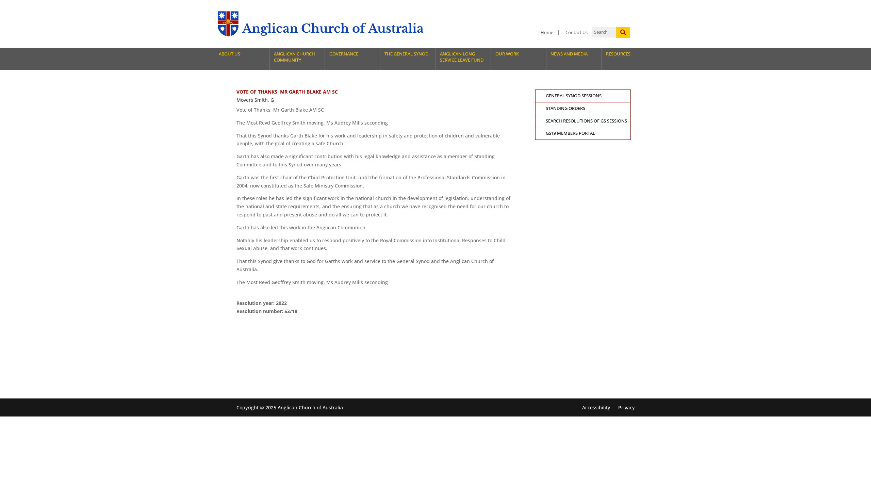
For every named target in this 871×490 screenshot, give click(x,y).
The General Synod (406, 54)
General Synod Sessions (574, 96)
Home (547, 32)
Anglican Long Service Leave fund (461, 57)
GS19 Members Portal (570, 133)
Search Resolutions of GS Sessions (586, 121)
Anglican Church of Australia (333, 28)
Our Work (507, 54)
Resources (618, 54)
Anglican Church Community (294, 57)
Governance (343, 54)
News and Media (569, 54)
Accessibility (596, 407)
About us (229, 54)
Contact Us (576, 32)
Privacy (626, 407)
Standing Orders (565, 108)
